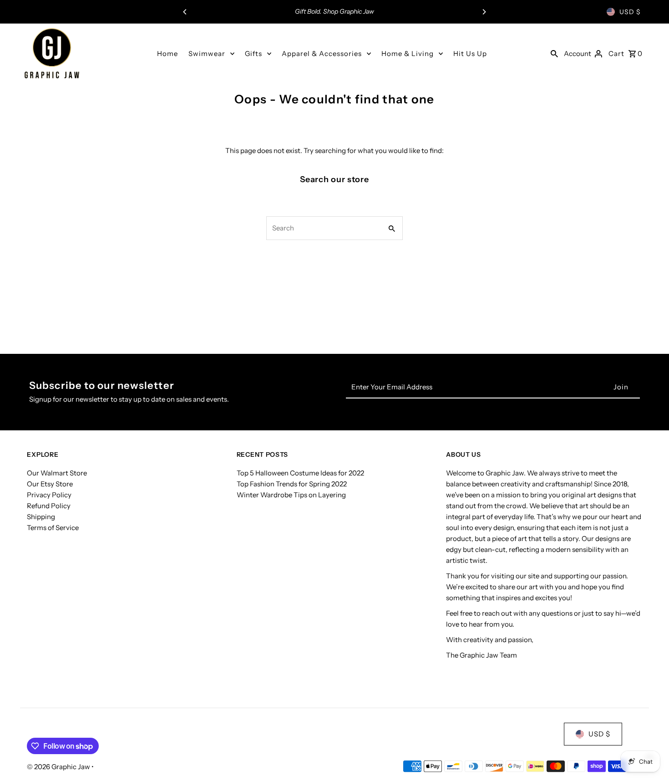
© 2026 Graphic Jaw (59, 766)
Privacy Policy (49, 494)
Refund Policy (49, 505)
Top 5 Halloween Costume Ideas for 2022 (300, 472)
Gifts (253, 53)
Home (167, 53)
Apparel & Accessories (322, 53)
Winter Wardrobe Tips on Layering (291, 494)
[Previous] (185, 12)
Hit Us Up (470, 53)
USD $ (630, 12)
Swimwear (206, 53)
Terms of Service (53, 527)
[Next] (484, 12)
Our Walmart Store (57, 472)
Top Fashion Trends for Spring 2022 (292, 483)
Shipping (41, 516)
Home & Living (407, 53)
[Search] (554, 53)
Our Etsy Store (50, 483)
